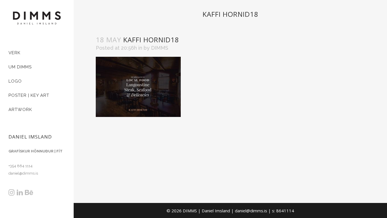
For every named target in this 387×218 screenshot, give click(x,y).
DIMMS (159, 48)
